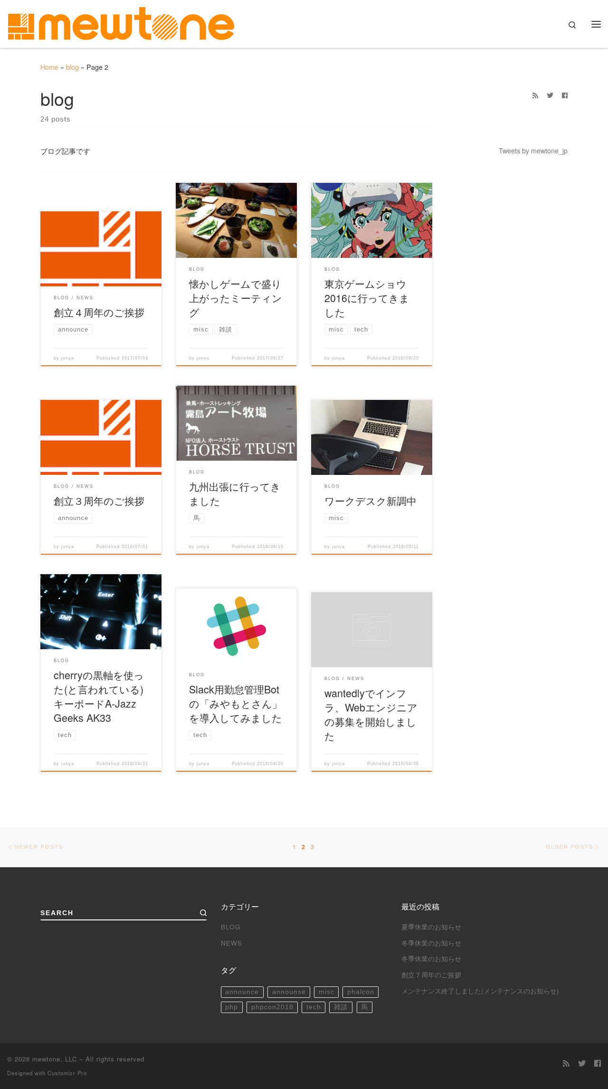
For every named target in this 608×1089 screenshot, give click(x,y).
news (231, 942)
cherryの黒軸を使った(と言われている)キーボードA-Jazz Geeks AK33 (99, 696)
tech (313, 1007)
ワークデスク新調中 (370, 500)
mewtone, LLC (54, 1058)
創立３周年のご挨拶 (99, 500)
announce (242, 991)
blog (72, 67)
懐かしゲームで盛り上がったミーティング (235, 297)
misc (326, 991)
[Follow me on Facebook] (565, 95)
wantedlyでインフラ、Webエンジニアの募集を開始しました (371, 714)
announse (289, 991)
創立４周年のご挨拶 (99, 311)
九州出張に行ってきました (235, 493)
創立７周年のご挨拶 (431, 974)
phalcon (360, 991)
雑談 (341, 1007)
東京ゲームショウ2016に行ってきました (366, 297)
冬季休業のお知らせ (431, 942)
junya (67, 357)
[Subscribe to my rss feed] (535, 95)
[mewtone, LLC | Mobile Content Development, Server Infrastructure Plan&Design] (121, 21)
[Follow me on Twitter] (550, 95)
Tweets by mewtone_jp (533, 150)
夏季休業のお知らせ (431, 926)
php (231, 1007)
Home (49, 67)
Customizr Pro (67, 1073)
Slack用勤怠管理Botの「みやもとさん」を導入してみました (235, 703)
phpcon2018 (272, 1007)
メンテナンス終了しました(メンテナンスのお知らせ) (480, 990)
